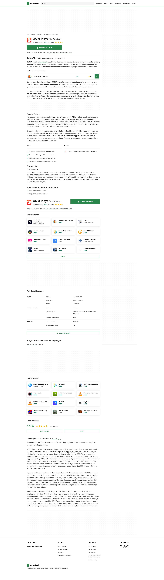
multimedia (43, 62)
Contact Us (60, 552)
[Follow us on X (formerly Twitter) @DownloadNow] (124, 546)
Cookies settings (93, 560)
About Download (62, 546)
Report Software (64, 333)
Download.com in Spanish (64, 555)
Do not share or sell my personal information (95, 556)
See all (63, 256)
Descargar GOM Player (33, 344)
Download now (45, 48)
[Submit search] (42, 3)
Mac (105, 3)
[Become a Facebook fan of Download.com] (121, 546)
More (133, 3)
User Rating (51, 42)
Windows (98, 3)
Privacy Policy (92, 546)
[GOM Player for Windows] (29, 40)
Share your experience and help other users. (59, 52)
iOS (111, 3)
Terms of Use (92, 549)
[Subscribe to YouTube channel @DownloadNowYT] (127, 546)
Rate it (82, 431)
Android (117, 3)
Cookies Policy (92, 552)
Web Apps (126, 3)
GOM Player (47, 39)
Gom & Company (56, 439)
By (38, 42)
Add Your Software (62, 549)
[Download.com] (33, 3)
